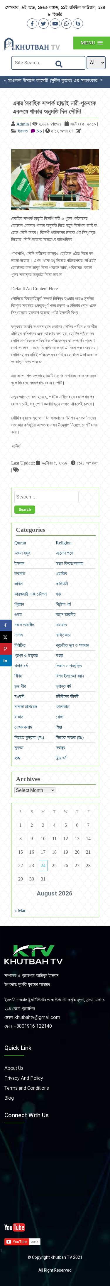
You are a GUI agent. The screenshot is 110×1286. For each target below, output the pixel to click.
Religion (64, 542)
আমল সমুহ (22, 553)
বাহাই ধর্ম (21, 665)
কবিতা (18, 583)
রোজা (60, 716)
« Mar (20, 910)
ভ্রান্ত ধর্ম (63, 686)
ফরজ (59, 655)
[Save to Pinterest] (6, 649)
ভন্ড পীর (20, 686)
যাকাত (18, 716)
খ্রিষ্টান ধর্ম (63, 604)
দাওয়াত (61, 624)
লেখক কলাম (23, 727)
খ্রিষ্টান (19, 604)
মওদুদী (19, 696)
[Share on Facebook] (6, 625)
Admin (22, 124)
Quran (20, 542)
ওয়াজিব (61, 573)
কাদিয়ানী (62, 583)
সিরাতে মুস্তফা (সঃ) (29, 737)
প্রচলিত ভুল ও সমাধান (72, 645)
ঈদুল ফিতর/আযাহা (69, 563)
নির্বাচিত (20, 645)
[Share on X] (6, 637)
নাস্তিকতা (63, 634)
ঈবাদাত (23, 131)
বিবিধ (18, 675)
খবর (58, 594)
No (39, 131)
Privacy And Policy (23, 1078)
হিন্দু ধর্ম (61, 757)
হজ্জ (17, 757)
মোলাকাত (63, 706)
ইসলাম (19, 563)
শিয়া (59, 727)
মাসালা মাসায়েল (25, 706)
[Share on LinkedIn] (6, 660)
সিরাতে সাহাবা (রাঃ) (70, 737)
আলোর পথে (64, 553)
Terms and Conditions (26, 1088)
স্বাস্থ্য (60, 747)
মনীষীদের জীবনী (67, 696)
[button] (92, 43)
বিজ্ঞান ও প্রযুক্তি (69, 665)
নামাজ (18, 634)
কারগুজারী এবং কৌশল (30, 594)
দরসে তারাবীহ (65, 614)
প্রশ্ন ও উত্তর (26, 655)
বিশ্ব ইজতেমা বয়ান (70, 675)
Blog (9, 1098)
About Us (13, 1068)
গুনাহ (18, 614)
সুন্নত (18, 747)
